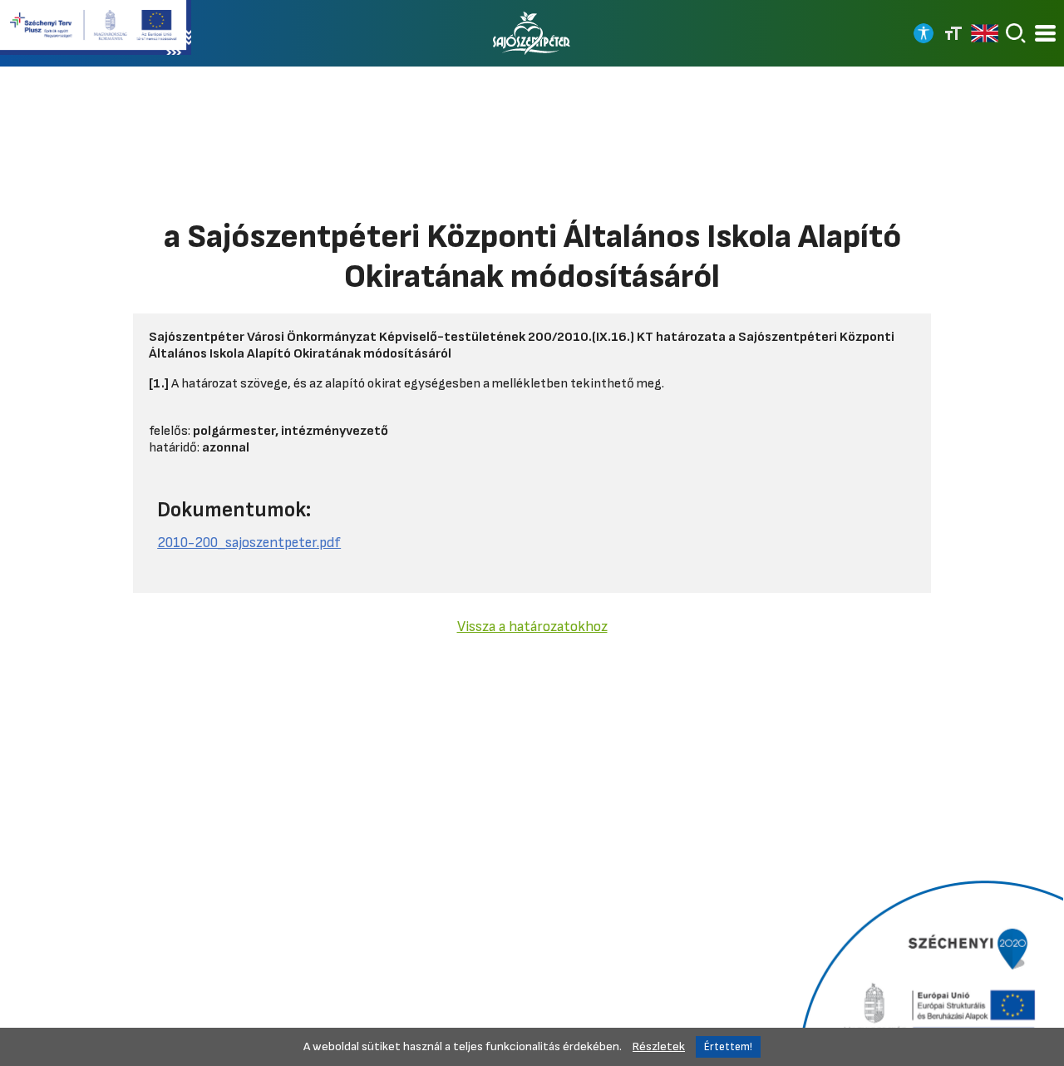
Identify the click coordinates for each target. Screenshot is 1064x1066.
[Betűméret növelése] (953, 33)
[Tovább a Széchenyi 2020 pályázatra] (929, 971)
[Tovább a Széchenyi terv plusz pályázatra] (95, 29)
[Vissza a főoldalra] (532, 33)
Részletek (659, 1046)
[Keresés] (1015, 33)
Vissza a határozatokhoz (532, 626)
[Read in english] (984, 33)
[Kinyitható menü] (1045, 33)
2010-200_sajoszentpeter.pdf (249, 542)
